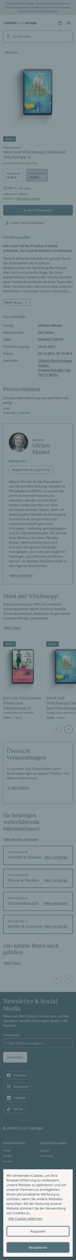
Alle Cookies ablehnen (25, 1218)
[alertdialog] (38, 1213)
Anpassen (38, 1231)
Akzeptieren (38, 1247)
